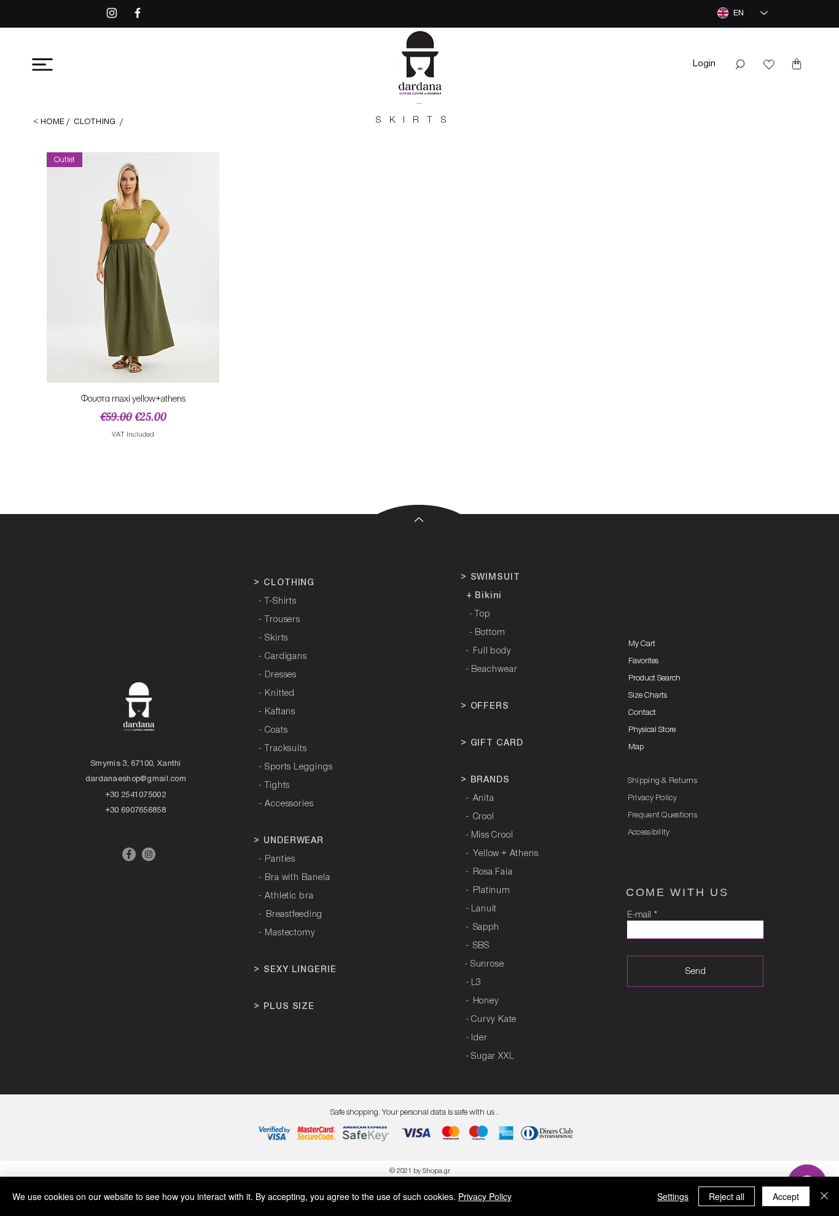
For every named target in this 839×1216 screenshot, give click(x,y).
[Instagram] (112, 13)
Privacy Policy (485, 1196)
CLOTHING (94, 121)
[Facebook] (137, 13)
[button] (42, 64)
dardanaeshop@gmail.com (135, 778)
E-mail (639, 914)
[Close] (824, 1196)
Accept (786, 1196)
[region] (122, 70)
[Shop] (769, 64)
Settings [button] (673, 1196)
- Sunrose (484, 964)
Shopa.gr (436, 1170)
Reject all (726, 1196)
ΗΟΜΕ (52, 121)
